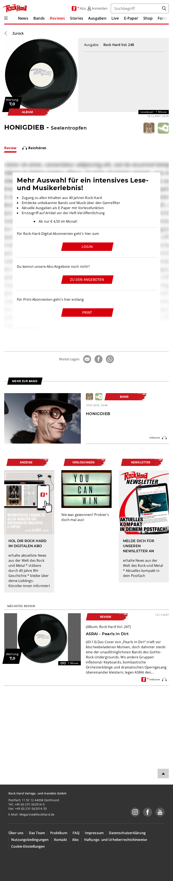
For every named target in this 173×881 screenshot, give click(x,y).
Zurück (18, 33)
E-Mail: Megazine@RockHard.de (31, 814)
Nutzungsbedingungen (30, 839)
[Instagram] (135, 812)
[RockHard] (14, 8)
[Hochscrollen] (163, 773)
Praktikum (58, 833)
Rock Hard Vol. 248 (118, 44)
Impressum (94, 833)
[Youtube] (160, 812)
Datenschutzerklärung (127, 833)
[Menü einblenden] (6, 18)
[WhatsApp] (110, 359)
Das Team (37, 833)
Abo (75, 839)
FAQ (76, 833)
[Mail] (87, 359)
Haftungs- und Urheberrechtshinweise (115, 839)
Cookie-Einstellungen (28, 846)
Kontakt (60, 839)
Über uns (16, 833)
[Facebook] (99, 359)
